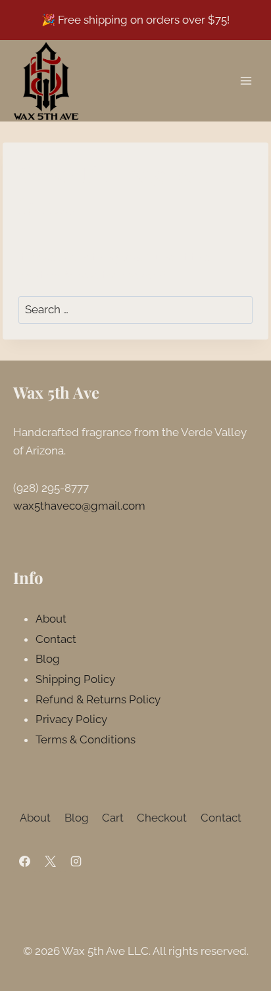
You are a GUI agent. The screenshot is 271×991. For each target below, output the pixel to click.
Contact (56, 639)
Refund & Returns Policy (98, 699)
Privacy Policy (71, 719)
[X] (50, 861)
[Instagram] (75, 861)
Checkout (162, 817)
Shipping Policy (75, 679)
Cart (113, 817)
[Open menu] (246, 80)
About (51, 618)
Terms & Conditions (86, 739)
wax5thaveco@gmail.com (79, 505)
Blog (48, 658)
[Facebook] (24, 861)
